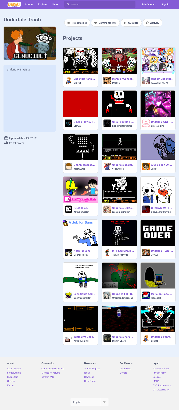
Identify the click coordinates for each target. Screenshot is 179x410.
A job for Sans (82, 250)
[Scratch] (14, 4)
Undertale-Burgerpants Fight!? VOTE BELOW (123, 208)
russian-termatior (121, 211)
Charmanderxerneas (122, 297)
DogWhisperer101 (83, 297)
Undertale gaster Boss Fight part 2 (123, 164)
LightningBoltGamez (122, 125)
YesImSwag (79, 168)
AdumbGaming (81, 340)
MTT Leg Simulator (123, 250)
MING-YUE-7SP (119, 340)
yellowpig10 (118, 168)
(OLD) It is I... (81, 208)
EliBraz (77, 82)
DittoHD (116, 82)
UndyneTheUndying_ (161, 211)
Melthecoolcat (81, 254)
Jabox (154, 168)
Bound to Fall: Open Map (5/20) (123, 294)
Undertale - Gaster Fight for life (162, 250)
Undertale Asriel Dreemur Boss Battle (123, 336)
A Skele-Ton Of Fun (162, 164)
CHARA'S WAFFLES (162, 208)
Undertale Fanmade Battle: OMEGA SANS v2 (85, 78)
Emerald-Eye (157, 125)
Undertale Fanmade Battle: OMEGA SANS (162, 336)
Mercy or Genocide (123, 78)
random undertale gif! (162, 78)
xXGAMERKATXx (159, 82)
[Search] (67, 4)
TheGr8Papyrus (120, 254)
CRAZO (77, 125)
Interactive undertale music (85, 336)
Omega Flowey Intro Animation (85, 122)
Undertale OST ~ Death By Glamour (162, 122)
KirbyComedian (81, 211)
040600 (154, 254)
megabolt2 (156, 297)
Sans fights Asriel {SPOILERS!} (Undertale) (85, 294)
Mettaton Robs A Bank (162, 294)
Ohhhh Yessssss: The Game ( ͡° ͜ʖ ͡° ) (85, 164)
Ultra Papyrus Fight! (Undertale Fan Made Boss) (123, 122)
